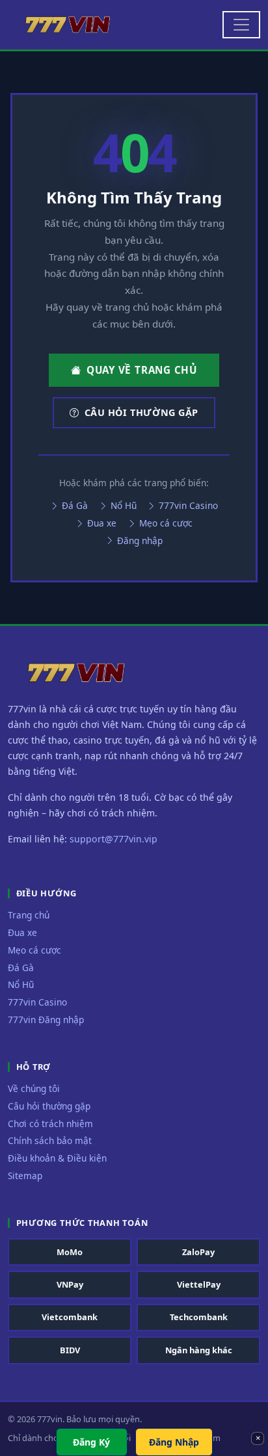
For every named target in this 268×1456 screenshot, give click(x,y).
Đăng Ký (91, 1442)
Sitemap (25, 1175)
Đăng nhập (138, 540)
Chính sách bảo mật (50, 1140)
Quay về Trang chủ (142, 369)
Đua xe (100, 523)
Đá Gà (73, 505)
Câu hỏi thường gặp (141, 412)
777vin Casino (187, 505)
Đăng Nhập (174, 1442)
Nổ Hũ (122, 505)
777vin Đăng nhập (46, 1019)
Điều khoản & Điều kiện (57, 1158)
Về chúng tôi (34, 1088)
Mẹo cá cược (165, 523)
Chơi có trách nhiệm (50, 1123)
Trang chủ (28, 915)
